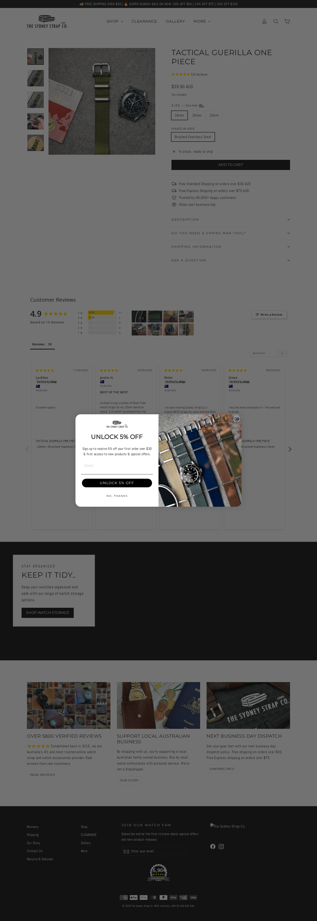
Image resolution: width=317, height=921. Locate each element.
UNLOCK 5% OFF (117, 483)
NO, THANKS (117, 495)
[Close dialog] (236, 419)
